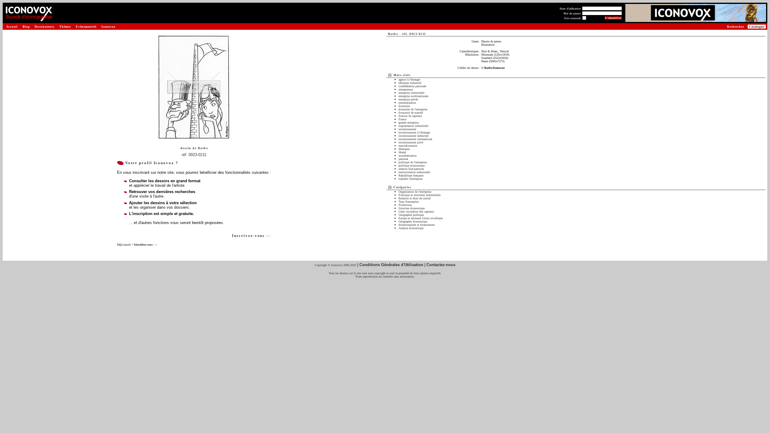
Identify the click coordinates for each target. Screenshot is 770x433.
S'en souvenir (572, 18)
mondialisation (408, 155)
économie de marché (411, 112)
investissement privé (411, 142)
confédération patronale (412, 86)
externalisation (407, 102)
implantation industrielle (413, 125)
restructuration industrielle (414, 172)
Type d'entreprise (409, 201)
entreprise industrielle (411, 92)
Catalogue (757, 26)
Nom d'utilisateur (570, 8)
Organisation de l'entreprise (415, 191)
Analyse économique (411, 228)
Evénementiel (86, 26)
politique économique (412, 165)
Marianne (404, 149)
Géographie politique (411, 214)
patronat (403, 159)
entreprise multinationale (413, 96)
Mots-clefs (402, 75)
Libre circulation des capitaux (416, 211)
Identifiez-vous (145, 244)
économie (404, 106)
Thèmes (65, 26)
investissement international (415, 139)
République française (411, 175)
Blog (26, 26)
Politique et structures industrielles (420, 195)
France (402, 119)
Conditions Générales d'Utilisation (391, 265)
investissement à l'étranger (414, 132)
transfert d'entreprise (411, 178)
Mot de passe (572, 13)
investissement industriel (414, 135)
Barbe (203, 148)
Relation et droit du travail (415, 198)
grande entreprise (409, 122)
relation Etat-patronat (411, 168)
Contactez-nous (441, 265)
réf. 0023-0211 (194, 154)
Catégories (402, 187)
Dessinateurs (44, 26)
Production (405, 205)
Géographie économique (413, 221)
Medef (402, 152)
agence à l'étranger (409, 79)
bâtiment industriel (410, 82)
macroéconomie (408, 145)
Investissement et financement (417, 224)
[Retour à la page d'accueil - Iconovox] (29, 19)
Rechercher (735, 26)
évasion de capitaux (410, 116)
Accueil (12, 26)
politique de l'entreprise (413, 162)
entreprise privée (408, 99)
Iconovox (108, 26)
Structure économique (412, 208)
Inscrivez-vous (251, 235)
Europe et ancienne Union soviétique (421, 218)
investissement (407, 129)
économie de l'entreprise (413, 109)
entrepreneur (406, 89)
